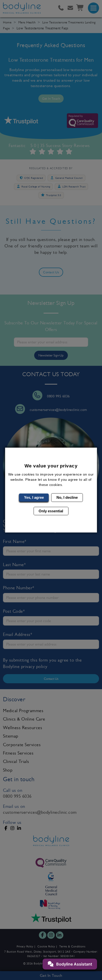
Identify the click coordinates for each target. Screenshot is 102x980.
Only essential (51, 511)
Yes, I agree (34, 497)
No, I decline (67, 497)
